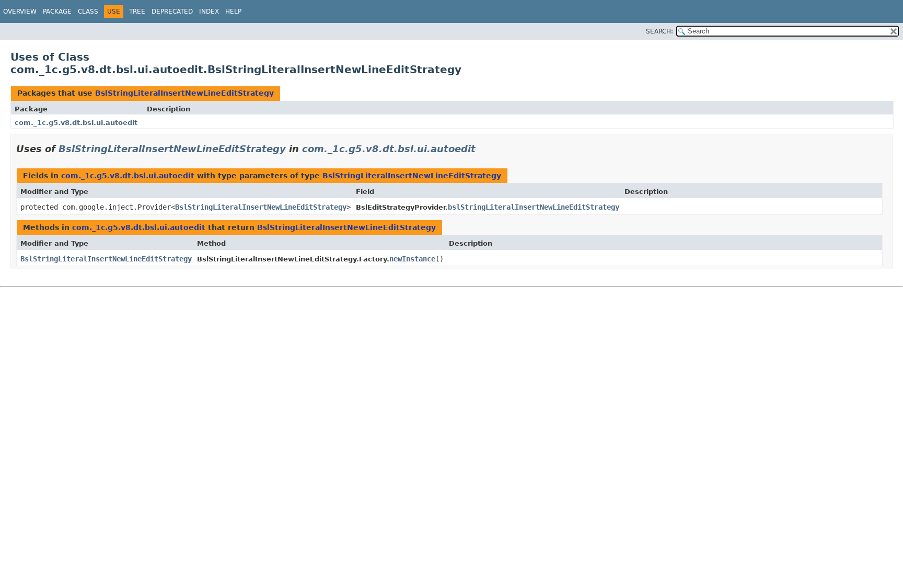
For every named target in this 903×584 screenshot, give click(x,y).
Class (88, 11)
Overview (20, 11)
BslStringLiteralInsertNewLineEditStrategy (184, 93)
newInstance (412, 259)
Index (209, 11)
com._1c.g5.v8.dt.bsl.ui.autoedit (76, 123)
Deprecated (172, 11)
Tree (137, 11)
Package (57, 11)
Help (233, 11)
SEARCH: (659, 31)
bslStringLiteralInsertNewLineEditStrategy (533, 207)
